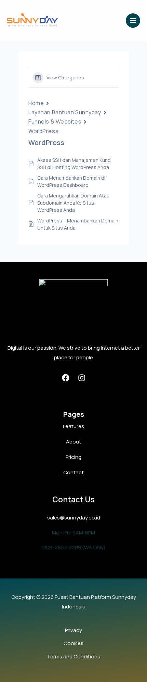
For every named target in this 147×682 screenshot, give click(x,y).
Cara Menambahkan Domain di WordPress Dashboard (71, 181)
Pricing (73, 457)
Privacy (73, 630)
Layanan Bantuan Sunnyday (64, 112)
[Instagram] (81, 378)
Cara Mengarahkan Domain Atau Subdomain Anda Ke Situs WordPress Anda (73, 202)
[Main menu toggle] (133, 20)
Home (36, 103)
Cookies (73, 643)
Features (73, 426)
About (73, 441)
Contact (73, 472)
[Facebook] (65, 378)
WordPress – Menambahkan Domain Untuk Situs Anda (77, 224)
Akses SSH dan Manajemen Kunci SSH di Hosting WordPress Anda (74, 163)
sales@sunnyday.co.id (73, 517)
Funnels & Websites (54, 121)
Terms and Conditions (73, 656)
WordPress (43, 131)
